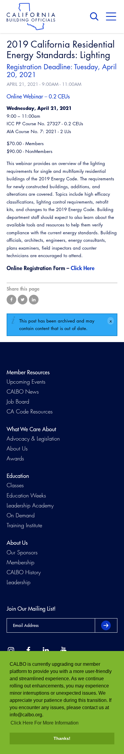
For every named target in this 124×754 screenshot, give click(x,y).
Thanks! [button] (62, 738)
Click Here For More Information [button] (45, 722)
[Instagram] (11, 650)
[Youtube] (63, 650)
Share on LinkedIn (34, 299)
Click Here (83, 268)
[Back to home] (31, 16)
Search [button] (96, 16)
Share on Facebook (11, 299)
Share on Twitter (22, 299)
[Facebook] (28, 650)
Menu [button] (111, 16)
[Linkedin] (46, 650)
